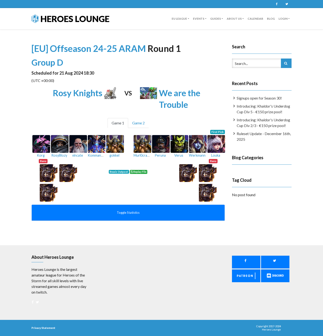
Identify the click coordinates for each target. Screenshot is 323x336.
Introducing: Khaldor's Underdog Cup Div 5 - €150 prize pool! (263, 109)
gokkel (114, 155)
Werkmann (197, 155)
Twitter (287, 4)
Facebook (277, 4)
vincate (77, 155)
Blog (271, 18)
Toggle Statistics (128, 212)
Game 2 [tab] (138, 123)
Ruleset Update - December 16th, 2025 (264, 136)
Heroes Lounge (74, 19)
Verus (178, 155)
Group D (47, 62)
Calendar (255, 18)
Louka (215, 155)
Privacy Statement (43, 328)
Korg (41, 155)
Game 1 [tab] (118, 123)
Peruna (160, 155)
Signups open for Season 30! (259, 98)
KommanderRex (100, 155)
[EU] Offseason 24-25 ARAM (89, 48)
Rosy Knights (77, 93)
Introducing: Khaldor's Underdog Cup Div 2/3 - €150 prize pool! (263, 123)
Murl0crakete (144, 155)
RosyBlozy (59, 155)
